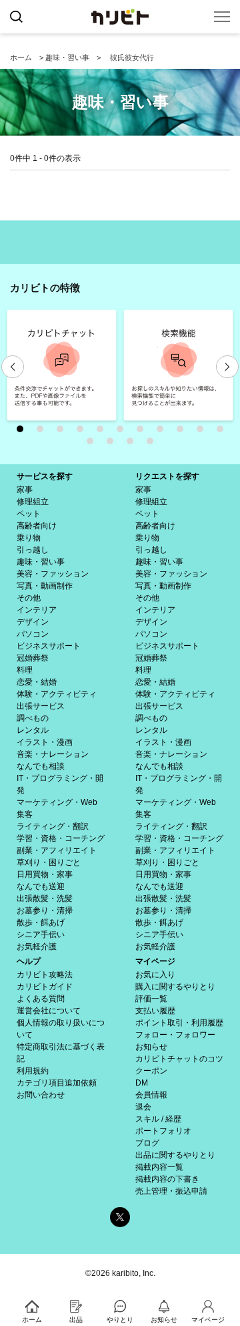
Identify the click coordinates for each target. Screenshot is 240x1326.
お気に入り (155, 974)
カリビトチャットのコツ (179, 1058)
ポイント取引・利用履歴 (179, 1022)
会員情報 (151, 1095)
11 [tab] (223, 432)
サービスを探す (45, 476)
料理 (25, 670)
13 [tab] (113, 444)
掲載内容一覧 (159, 1167)
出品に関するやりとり (175, 1155)
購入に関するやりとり (175, 986)
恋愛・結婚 (37, 682)
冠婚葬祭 (33, 658)
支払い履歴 (155, 1010)
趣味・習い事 (67, 57)
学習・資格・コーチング (61, 838)
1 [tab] (23, 432)
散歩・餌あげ (41, 922)
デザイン (33, 622)
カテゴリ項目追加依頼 (57, 1083)
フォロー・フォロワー (175, 1034)
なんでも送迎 (41, 886)
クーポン (151, 1070)
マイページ (155, 961)
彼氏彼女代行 (132, 57)
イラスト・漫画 (45, 742)
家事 (25, 489)
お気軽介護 (37, 946)
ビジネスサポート (49, 646)
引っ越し (33, 549)
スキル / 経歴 (158, 1119)
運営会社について (49, 1010)
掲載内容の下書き (167, 1179)
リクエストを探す (167, 476)
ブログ (147, 1143)
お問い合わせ (41, 1095)
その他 (29, 598)
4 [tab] (83, 432)
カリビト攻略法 (45, 974)
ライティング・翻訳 (53, 826)
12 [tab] (93, 444)
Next (227, 366)
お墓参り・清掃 (45, 910)
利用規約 (33, 1070)
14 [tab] (133, 444)
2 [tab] (43, 432)
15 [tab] (153, 444)
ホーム (21, 57)
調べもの (33, 718)
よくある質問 (41, 998)
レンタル (33, 730)
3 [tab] (63, 432)
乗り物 (29, 537)
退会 (143, 1107)
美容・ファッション (53, 573)
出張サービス (41, 706)
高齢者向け (37, 525)
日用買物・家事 (45, 874)
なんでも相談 (41, 766)
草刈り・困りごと (49, 862)
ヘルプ (29, 961)
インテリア (37, 610)
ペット (29, 513)
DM (141, 1083)
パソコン (33, 634)
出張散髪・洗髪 (45, 898)
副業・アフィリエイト (57, 850)
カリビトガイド (45, 986)
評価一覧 (151, 998)
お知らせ (151, 1046)
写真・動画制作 (45, 586)
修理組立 (33, 501)
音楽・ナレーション (53, 754)
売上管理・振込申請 (171, 1191)
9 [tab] (183, 432)
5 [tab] (103, 432)
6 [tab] (123, 432)
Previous (12, 366)
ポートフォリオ (163, 1131)
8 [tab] (163, 432)
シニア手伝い (41, 934)
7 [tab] (143, 432)
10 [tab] (203, 432)
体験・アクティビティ (57, 694)
